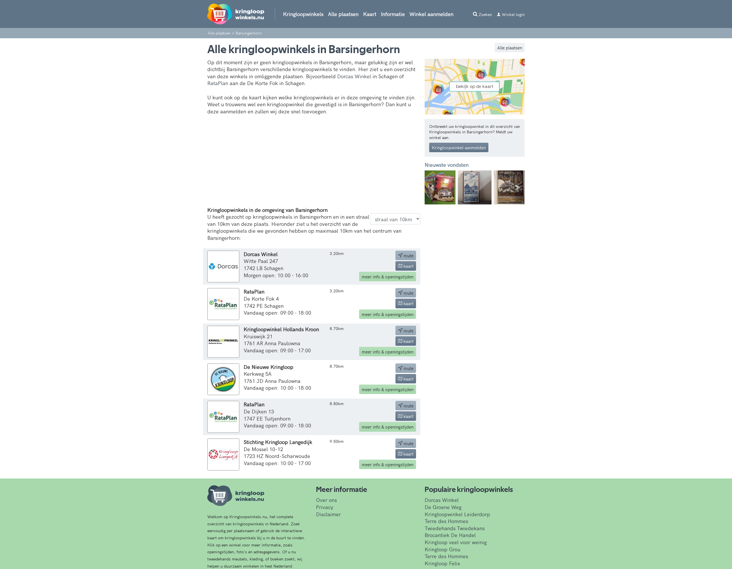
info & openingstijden (387, 277)
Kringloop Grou (442, 549)
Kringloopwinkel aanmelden (459, 147)
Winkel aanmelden (431, 13)
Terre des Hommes (446, 520)
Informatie (393, 13)
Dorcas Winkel (354, 76)
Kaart (369, 13)
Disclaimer (328, 514)
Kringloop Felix (442, 563)
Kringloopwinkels (303, 13)
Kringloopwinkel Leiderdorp (457, 514)
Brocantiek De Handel (450, 534)
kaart (407, 266)
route (407, 255)
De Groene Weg (443, 506)
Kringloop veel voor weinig (456, 542)
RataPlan (217, 83)
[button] (432, 187)
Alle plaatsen (343, 13)
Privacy (324, 506)
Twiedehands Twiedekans (455, 528)
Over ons (326, 499)
